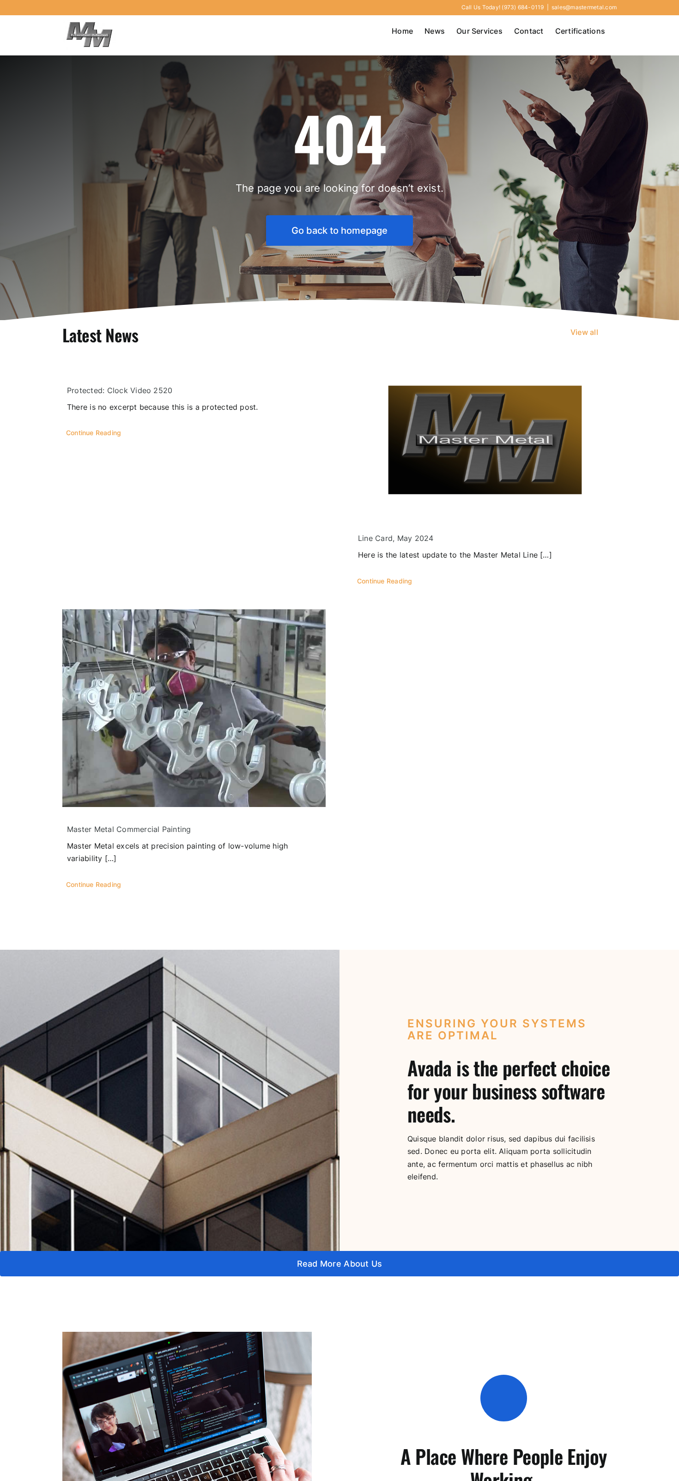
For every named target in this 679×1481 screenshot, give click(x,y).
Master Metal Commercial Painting (129, 829)
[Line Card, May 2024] (485, 442)
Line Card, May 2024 (396, 538)
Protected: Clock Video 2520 (119, 390)
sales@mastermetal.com (584, 7)
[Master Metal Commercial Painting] (194, 708)
